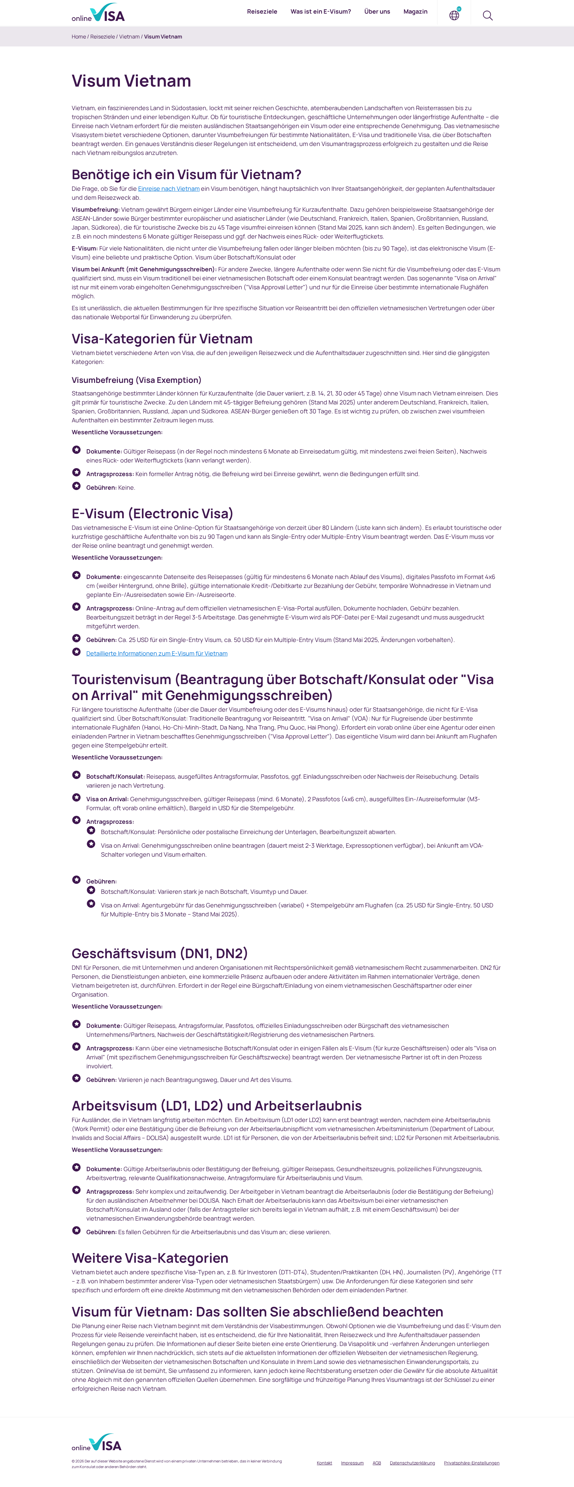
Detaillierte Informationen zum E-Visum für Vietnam (157, 653)
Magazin (416, 11)
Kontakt (324, 1463)
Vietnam (129, 36)
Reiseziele (102, 36)
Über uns (377, 11)
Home (79, 36)
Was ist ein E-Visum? (321, 11)
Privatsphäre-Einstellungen (472, 1463)
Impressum (352, 1463)
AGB (377, 1463)
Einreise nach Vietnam (169, 188)
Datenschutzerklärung (412, 1463)
